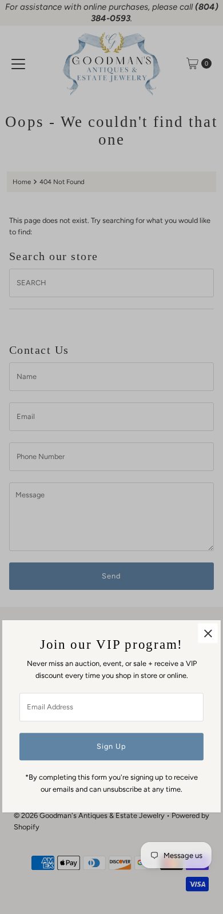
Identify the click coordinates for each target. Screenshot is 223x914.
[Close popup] (208, 634)
